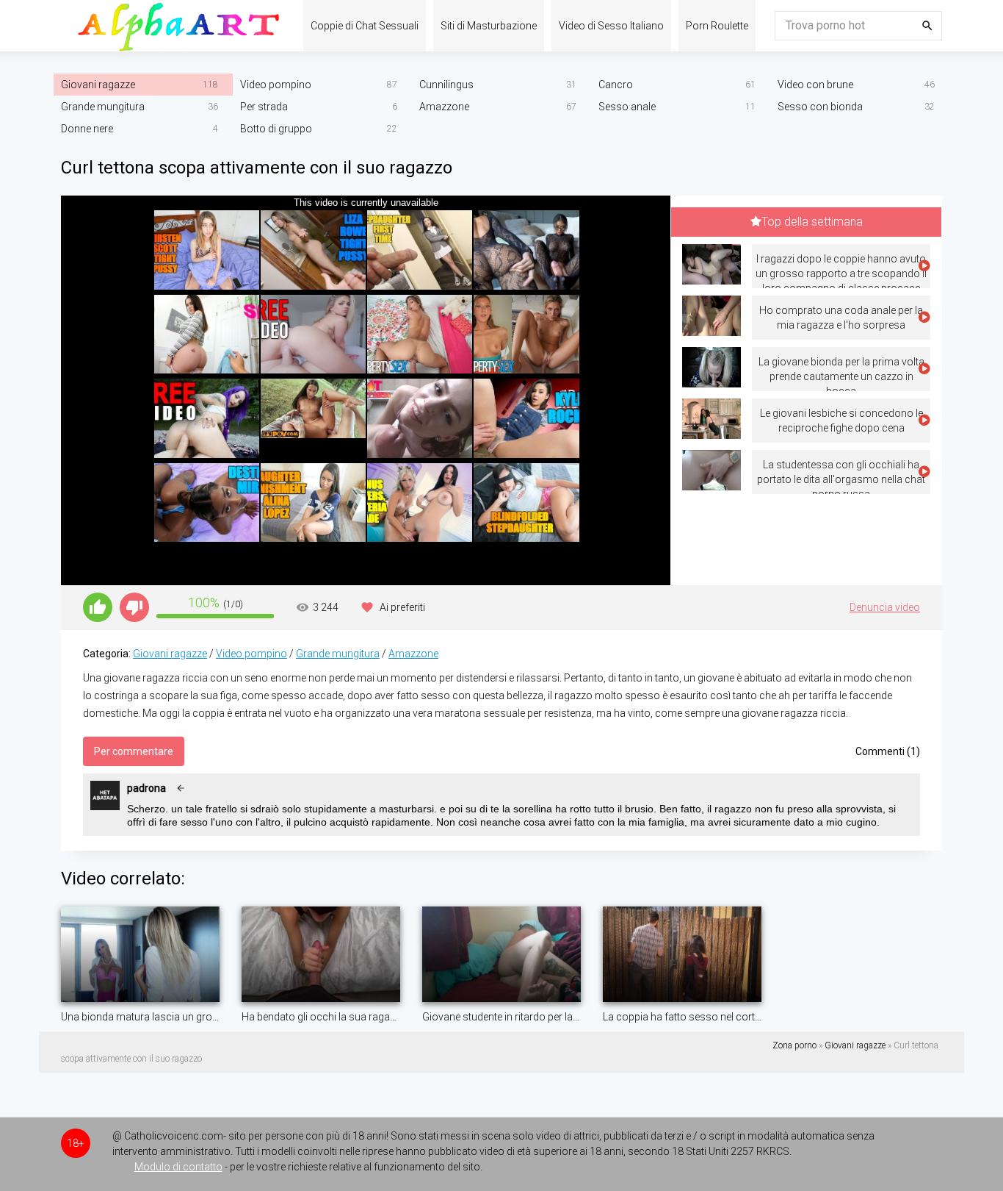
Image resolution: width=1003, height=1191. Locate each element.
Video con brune (815, 84)
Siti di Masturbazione (489, 26)
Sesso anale (627, 106)
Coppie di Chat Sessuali (365, 26)
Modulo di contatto (178, 1167)
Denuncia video (885, 607)
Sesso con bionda (820, 106)
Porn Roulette (717, 26)
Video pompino (275, 84)
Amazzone (444, 106)
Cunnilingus (446, 84)
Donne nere (87, 129)
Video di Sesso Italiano (611, 26)
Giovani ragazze (98, 84)
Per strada (264, 106)
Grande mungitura (103, 106)
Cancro (615, 84)
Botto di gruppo (276, 129)
